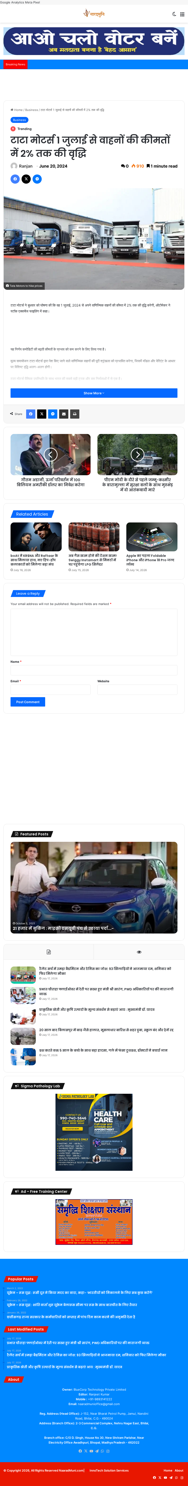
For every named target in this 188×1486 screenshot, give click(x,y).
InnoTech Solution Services (109, 1470)
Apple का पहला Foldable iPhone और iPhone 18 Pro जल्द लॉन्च (150, 560)
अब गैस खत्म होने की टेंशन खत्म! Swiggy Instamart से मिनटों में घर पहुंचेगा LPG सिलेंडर (93, 560)
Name (16, 661)
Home (18, 110)
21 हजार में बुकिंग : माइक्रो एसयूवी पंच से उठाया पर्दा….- (63, 928)
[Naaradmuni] (94, 13)
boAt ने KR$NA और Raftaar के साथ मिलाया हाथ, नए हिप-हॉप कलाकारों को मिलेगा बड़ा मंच (34, 560)
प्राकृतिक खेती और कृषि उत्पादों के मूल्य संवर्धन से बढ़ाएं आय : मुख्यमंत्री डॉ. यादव (97, 1009)
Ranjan (26, 166)
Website (103, 681)
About (179, 1470)
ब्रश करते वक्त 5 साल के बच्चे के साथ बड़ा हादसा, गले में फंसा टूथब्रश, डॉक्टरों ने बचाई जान (103, 1050)
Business (31, 110)
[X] (85, 1451)
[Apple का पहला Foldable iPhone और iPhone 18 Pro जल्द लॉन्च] (151, 536)
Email (16, 681)
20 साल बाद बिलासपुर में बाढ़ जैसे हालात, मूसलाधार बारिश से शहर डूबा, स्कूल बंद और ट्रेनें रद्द (106, 1030)
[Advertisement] (94, 84)
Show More (93, 393)
